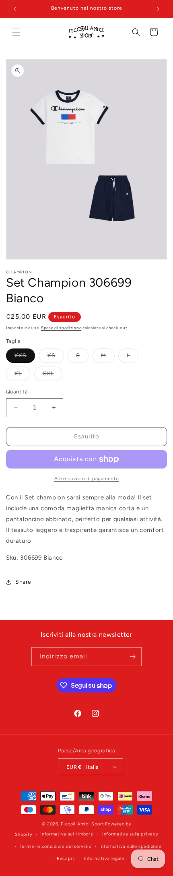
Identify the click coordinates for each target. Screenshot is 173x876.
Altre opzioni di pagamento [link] (86, 478)
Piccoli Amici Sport (82, 824)
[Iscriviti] (132, 656)
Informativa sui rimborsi (67, 834)
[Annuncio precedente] (15, 9)
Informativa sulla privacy (130, 834)
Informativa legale (104, 858)
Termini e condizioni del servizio (56, 846)
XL (22, 375)
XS (55, 357)
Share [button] (23, 582)
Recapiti (66, 858)
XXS (24, 357)
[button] (16, 32)
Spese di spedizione (61, 327)
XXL (52, 375)
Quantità (17, 392)
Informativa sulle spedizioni (130, 846)
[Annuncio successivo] (158, 9)
